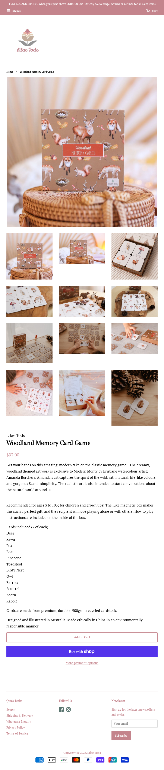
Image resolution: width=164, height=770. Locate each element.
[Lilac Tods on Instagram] (68, 710)
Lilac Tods (94, 753)
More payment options (82, 663)
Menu (16, 11)
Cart (155, 11)
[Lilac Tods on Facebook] (61, 710)
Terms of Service (17, 733)
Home (9, 72)
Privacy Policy (15, 727)
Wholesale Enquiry (18, 721)
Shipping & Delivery (19, 715)
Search (10, 709)
